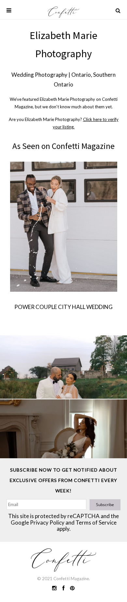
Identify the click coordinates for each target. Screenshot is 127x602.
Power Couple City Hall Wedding (63, 306)
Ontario (81, 74)
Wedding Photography (39, 74)
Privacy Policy (47, 522)
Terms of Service (96, 522)
